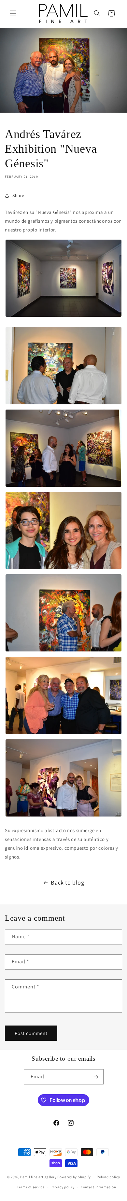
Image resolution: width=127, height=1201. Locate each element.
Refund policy (108, 1177)
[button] (13, 13)
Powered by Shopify (74, 1177)
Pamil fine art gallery (38, 1177)
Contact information (98, 1187)
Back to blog (67, 882)
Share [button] (18, 195)
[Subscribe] (96, 1076)
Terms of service (30, 1187)
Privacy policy (62, 1187)
